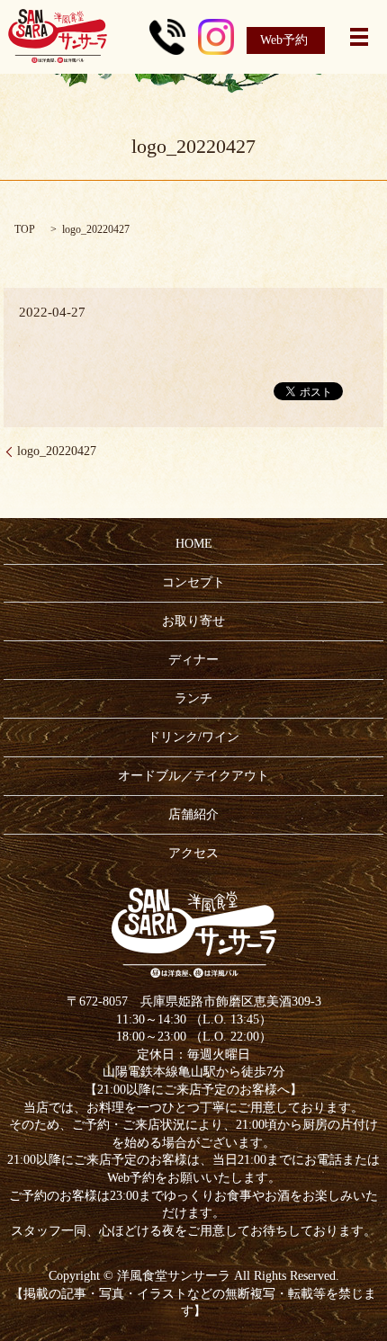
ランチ (193, 698)
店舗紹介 (193, 814)
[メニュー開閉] (359, 37)
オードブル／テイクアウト (193, 775)
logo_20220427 (56, 451)
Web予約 (284, 40)
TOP (24, 229)
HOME (194, 543)
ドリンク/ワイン (193, 737)
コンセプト (193, 582)
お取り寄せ (193, 621)
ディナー (193, 659)
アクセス (193, 853)
